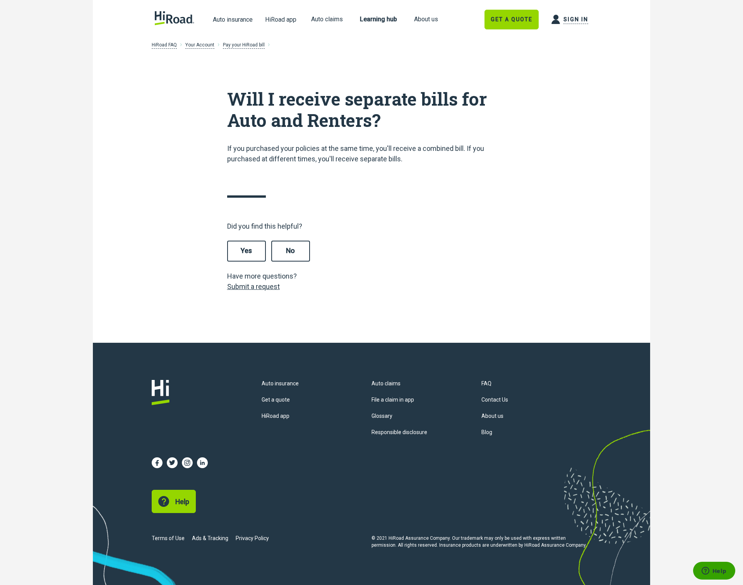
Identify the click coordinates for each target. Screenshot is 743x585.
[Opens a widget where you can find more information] (714, 571)
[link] (327, 19)
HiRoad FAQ (164, 45)
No (290, 250)
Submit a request (253, 286)
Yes (246, 250)
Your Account (199, 45)
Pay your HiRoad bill (244, 45)
